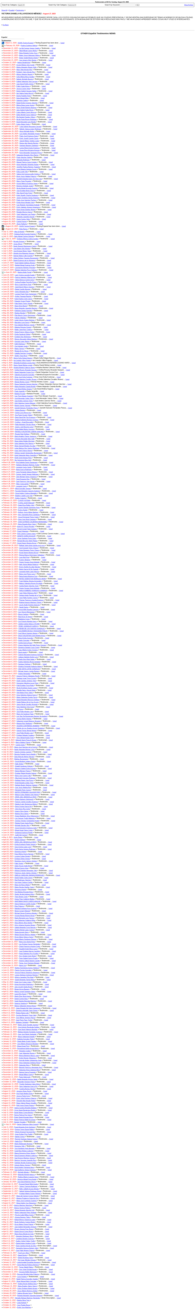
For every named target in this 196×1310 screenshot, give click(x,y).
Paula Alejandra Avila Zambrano (24, 1127)
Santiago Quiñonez (24, 664)
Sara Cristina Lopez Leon (23, 847)
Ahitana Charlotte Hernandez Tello (26, 870)
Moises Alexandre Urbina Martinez (26, 339)
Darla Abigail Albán (22, 98)
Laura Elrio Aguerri (21, 994)
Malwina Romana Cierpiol (23, 327)
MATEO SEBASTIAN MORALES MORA (32, 579)
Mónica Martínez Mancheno (23, 1205)
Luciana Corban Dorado (22, 856)
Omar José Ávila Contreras (23, 377)
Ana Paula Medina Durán (24, 1093)
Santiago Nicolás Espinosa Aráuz (25, 1163)
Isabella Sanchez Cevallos (23, 353)
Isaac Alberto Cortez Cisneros (28, 650)
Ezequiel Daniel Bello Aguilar (28, 1184)
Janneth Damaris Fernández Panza (26, 408)
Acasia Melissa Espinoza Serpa (27, 183)
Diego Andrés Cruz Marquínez (26, 1203)
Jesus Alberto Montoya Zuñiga (27, 1291)
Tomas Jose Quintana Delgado (29, 963)
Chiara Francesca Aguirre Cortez (29, 946)
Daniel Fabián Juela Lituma (23, 878)
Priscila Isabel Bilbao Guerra (24, 1215)
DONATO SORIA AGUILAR (26, 536)
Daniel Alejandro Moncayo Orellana (28, 700)
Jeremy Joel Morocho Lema (24, 427)
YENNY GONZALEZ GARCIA (28, 626)
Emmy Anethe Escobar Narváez (29, 567)
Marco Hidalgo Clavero (23, 742)
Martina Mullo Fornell (24, 272)
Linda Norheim (22, 1303)
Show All (4, 10)
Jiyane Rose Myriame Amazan (30, 150)
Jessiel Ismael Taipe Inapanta (27, 529)
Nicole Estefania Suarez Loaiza (27, 688)
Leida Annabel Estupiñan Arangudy (28, 1262)
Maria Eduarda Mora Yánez (27, 524)
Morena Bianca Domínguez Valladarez (31, 555)
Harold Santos (23, 607)
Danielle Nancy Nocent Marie (26, 690)
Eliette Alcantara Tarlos (25, 1257)
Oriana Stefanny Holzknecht (24, 799)
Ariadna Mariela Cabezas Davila (24, 367)
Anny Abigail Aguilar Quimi (25, 738)
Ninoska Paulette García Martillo (25, 754)
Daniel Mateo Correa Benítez (23, 1112)
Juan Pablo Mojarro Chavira (25, 1250)
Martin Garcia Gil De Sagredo (28, 569)
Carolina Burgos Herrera (27, 1089)
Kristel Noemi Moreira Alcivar (26, 543)
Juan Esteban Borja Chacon (26, 191)
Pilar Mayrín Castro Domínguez (25, 315)
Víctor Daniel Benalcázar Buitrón (25, 1110)
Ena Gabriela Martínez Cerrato (25, 325)
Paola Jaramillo (20, 391)
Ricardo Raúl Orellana (22, 434)
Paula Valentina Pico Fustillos (29, 953)
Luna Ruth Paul (24, 557)
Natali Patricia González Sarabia (27, 1279)
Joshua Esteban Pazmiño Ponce (26, 282)
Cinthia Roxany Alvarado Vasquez (26, 370)
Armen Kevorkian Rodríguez (24, 984)
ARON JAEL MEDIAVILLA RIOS (25, 797)
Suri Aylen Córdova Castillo (24, 882)
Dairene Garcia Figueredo (27, 1072)
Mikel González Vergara (23, 488)
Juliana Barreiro (20, 410)
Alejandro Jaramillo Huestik (25, 217)
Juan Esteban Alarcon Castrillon (29, 951)
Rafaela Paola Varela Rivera (24, 823)
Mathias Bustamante (21, 759)
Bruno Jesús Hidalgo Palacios (26, 176)
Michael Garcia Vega (21, 868)
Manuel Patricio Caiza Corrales (27, 162)
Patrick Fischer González (23, 970)
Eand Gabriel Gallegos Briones (25, 263)
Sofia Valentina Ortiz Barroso (24, 443)
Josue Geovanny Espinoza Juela (26, 828)
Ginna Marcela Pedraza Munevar (28, 1265)
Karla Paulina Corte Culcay (23, 299)
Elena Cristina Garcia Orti (23, 806)
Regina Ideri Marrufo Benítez (29, 143)
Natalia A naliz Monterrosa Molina (26, 804)
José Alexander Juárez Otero (24, 398)
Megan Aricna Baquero (22, 989)
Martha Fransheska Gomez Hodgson (27, 968)
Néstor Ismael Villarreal (22, 911)
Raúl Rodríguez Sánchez (23, 880)
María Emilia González (25, 638)
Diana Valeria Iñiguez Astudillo (26, 1103)
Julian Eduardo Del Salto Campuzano (28, 1008)
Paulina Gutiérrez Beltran (29, 45)
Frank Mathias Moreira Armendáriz (30, 581)
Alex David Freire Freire (24, 193)
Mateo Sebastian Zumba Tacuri (27, 697)
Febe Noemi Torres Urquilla (23, 303)
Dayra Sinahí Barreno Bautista (26, 107)
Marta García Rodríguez (24, 469)
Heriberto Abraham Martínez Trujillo (27, 465)
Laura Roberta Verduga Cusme (27, 169)
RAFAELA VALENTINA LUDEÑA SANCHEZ (29, 431)
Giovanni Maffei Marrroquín (28, 1272)
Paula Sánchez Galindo (24, 157)
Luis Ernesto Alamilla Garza (27, 621)
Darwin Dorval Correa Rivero (24, 1231)
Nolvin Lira (22, 965)
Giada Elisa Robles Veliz (26, 505)
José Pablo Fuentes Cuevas (28, 598)
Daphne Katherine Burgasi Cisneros (26, 420)
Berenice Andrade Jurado (25, 186)
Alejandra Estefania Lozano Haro (24, 363)
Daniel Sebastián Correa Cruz (24, 372)
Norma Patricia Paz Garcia (23, 1115)
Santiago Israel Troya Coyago (26, 678)
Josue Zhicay (17, 244)
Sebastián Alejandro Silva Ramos (27, 155)
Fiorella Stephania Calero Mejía (29, 1084)
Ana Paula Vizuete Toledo (23, 415)
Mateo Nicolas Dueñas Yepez (24, 887)
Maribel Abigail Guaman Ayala (25, 265)
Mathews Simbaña (22, 1022)
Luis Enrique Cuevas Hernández (29, 944)
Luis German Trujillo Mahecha (25, 818)
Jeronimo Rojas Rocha (23, 1091)
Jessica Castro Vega (23, 88)
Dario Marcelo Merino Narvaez (24, 757)
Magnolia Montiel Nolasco (26, 1174)
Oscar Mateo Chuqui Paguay (24, 1224)
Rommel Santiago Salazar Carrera (26, 1139)
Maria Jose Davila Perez (27, 942)
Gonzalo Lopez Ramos (22, 341)
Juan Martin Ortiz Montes (21, 248)
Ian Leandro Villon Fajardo (22, 360)
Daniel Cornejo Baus (21, 999)
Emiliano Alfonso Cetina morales (27, 239)
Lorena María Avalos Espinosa (30, 148)
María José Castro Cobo (23, 776)
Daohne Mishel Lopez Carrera (24, 930)
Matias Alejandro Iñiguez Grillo (26, 67)
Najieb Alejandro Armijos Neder (27, 1079)
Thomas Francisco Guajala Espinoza (31, 600)
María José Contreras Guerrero (26, 1201)
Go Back (6, 25)
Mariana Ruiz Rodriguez (24, 723)
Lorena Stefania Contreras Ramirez (26, 975)
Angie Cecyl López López (23, 982)
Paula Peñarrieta (22, 531)
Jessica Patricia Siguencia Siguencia (27, 972)
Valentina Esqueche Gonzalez (24, 375)
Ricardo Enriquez (19, 241)
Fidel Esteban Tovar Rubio (25, 685)
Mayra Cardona (23, 614)
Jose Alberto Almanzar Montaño (27, 1044)
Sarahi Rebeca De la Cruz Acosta (28, 702)
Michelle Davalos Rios (22, 825)
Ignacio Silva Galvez (22, 811)
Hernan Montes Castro (22, 382)
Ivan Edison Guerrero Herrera (27, 633)
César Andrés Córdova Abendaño (26, 493)
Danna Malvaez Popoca (23, 771)
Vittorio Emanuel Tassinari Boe (25, 1132)
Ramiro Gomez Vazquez (23, 405)
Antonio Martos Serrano (22, 1165)
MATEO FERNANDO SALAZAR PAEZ (27, 792)
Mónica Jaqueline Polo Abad (24, 977)
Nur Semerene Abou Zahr (23, 460)
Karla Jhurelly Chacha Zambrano (27, 195)
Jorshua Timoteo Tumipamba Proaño (27, 821)
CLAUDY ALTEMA (24, 500)
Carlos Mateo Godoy (23, 124)
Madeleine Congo (24, 619)
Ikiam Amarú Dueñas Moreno (26, 209)
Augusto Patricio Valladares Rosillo (28, 676)
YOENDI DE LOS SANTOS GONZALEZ (31, 628)
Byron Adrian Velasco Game (24, 937)
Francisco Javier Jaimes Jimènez (26, 873)
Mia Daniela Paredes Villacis (25, 117)
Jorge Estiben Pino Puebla (23, 1134)
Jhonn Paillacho (22, 224)
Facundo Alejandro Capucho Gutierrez (27, 491)
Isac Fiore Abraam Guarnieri (24, 396)
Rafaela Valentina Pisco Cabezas (26, 270)
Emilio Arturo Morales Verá (25, 202)
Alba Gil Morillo (19, 232)
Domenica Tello (20, 1146)
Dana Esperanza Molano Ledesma (26, 1155)
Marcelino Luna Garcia (22, 322)
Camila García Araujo (25, 643)
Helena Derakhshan (23, 62)
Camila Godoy (20, 745)
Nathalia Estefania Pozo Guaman (26, 908)
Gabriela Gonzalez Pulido (25, 1039)
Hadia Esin (18, 1141)
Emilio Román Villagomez (27, 1058)
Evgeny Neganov (24, 560)
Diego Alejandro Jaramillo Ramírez (26, 308)
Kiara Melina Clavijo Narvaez (24, 854)
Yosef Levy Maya (23, 1253)
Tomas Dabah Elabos (26, 1267)
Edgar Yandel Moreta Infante (28, 58)
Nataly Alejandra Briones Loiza (24, 749)
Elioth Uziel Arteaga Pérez (23, 458)
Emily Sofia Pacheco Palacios (26, 1098)
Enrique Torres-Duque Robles (24, 1129)
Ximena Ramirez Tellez (23, 1217)
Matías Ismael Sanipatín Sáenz (25, 991)
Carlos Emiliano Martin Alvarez (27, 1288)
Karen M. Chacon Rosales (25, 526)
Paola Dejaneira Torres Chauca (29, 550)
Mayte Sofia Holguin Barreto (23, 358)
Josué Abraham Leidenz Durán (25, 761)
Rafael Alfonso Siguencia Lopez (25, 1220)
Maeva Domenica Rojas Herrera (25, 1153)
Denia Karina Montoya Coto (28, 576)
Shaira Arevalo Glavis (22, 932)
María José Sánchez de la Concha (25, 747)
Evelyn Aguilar (22, 510)
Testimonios (20, 10)
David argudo (22, 652)
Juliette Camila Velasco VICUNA (29, 624)
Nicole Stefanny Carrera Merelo (25, 1222)
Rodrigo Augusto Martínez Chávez (30, 602)
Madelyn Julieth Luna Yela (23, 496)
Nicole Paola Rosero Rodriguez (26, 119)
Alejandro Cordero (25, 1051)
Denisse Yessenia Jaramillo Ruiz (25, 1160)
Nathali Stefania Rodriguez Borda (30, 1191)
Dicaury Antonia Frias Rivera (24, 1229)
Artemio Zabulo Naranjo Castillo (29, 961)
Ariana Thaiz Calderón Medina (24, 899)
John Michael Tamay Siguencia (26, 477)
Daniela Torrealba (20, 1122)
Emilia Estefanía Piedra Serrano (25, 844)
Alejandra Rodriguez (23, 160)
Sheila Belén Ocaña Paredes (26, 1041)
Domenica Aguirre (20, 851)
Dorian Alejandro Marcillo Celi (24, 1210)
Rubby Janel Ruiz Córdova (23, 329)
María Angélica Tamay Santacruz (25, 436)
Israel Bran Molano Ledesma (24, 1151)
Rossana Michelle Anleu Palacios (28, 1274)
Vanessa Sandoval (21, 1003)
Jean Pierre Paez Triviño (24, 1020)
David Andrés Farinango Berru (24, 1167)
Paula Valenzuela (24, 1077)
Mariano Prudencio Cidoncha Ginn (27, 1198)
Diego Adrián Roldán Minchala (24, 441)
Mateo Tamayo (19, 348)
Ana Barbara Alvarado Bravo (24, 892)
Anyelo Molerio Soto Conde (25, 65)
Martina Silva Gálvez (22, 813)
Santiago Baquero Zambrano (29, 145)
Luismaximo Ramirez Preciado (25, 267)
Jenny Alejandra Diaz (22, 292)
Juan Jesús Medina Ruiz (23, 787)
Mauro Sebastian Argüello (26, 1036)
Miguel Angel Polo (23, 1046)
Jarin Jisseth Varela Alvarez (24, 987)
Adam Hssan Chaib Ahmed (23, 866)
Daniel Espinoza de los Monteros (24, 260)
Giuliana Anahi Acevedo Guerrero (25, 234)
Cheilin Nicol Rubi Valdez (26, 659)
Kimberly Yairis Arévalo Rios (25, 72)
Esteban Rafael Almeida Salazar (25, 773)
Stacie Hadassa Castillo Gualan (25, 904)
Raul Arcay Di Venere (25, 617)
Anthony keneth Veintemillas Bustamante (28, 453)
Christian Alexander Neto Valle (24, 439)
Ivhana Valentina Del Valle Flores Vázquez (32, 645)
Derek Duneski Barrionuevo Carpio (24, 246)
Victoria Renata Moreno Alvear (25, 915)
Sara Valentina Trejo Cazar (25, 707)
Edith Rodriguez (20, 344)
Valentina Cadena (22, 100)
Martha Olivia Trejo (23, 1300)
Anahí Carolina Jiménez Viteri (26, 681)
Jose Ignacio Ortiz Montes (28, 60)
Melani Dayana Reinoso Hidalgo (25, 934)
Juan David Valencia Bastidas (28, 1029)
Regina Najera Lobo (22, 1013)
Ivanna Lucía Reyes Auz (23, 413)
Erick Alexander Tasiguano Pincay (31, 153)
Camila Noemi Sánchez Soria (28, 586)
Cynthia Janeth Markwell (26, 503)
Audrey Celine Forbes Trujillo (25, 1241)
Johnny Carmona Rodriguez (28, 1186)
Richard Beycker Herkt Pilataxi (27, 541)
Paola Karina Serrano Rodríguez (25, 849)
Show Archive (188, 5)
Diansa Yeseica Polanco (22, 1208)
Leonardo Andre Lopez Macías (29, 571)
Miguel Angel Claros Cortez (24, 830)
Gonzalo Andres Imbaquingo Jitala (30, 1060)
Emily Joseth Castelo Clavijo (29, 138)
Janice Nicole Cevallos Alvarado (27, 704)
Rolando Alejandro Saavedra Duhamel (29, 1295)
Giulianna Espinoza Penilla (24, 832)
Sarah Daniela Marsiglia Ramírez (25, 1001)
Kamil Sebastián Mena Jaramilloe (26, 455)
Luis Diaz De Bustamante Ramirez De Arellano (32, 716)
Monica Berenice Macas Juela (29, 1055)
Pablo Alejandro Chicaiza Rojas (25, 424)
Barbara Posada (20, 394)
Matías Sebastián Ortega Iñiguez (25, 1006)
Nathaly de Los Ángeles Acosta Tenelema (30, 728)
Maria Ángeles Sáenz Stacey (27, 1286)
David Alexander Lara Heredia (26, 122)
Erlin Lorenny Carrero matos (26, 534)
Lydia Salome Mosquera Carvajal (30, 126)
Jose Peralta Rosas (23, 1305)
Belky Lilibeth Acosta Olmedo (29, 1189)
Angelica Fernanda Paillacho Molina (30, 666)
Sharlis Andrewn (20, 840)
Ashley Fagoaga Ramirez (23, 296)
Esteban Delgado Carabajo (25, 735)
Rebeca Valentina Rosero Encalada (30, 583)
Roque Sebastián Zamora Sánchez (26, 384)
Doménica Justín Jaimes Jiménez (26, 861)
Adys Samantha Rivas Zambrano (29, 515)
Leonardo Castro (21, 486)
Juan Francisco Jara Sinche (25, 481)
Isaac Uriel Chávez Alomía (23, 450)
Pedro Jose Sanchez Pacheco (27, 200)
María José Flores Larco (27, 574)
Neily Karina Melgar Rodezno (28, 564)
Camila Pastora (22, 221)
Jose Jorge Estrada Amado (28, 1269)
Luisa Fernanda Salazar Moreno (26, 472)
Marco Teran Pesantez (24, 181)
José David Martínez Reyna (26, 1182)
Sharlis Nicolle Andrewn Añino (24, 894)
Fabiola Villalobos (20, 318)
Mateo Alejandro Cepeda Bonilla (25, 386)
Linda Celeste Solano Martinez (25, 320)
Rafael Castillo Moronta (22, 289)
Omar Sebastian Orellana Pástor (29, 1063)
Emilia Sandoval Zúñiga (22, 334)
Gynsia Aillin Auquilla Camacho (28, 609)
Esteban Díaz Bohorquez (23, 337)
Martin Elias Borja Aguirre (23, 996)
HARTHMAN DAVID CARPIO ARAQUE (27, 901)
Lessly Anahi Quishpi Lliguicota (29, 605)
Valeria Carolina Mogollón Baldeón (25, 1108)
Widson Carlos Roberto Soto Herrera (27, 794)
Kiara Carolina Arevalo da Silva (26, 1246)
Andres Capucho (20, 498)
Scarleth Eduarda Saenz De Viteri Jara (29, 179)
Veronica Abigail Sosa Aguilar (27, 1179)
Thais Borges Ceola (21, 897)
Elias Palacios (19, 906)
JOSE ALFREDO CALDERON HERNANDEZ (32, 522)
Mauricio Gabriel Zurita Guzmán (25, 768)
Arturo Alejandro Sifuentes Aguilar (28, 164)
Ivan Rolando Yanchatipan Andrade (28, 205)
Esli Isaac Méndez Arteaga (27, 1260)
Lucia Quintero (22, 1276)
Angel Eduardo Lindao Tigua (24, 783)
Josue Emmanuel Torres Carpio (28, 517)
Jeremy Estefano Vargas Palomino (28, 198)
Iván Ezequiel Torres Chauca (28, 548)
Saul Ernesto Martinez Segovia (25, 1158)
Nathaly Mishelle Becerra (24, 79)
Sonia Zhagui (18, 837)
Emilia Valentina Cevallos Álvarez (26, 379)
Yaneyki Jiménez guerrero (22, 752)
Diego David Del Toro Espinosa (25, 417)
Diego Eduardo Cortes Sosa (28, 53)
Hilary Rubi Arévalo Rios (24, 69)
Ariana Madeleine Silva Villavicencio (27, 816)
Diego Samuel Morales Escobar (25, 446)
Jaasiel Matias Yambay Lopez (29, 141)
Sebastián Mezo (24, 1065)
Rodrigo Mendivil (20, 313)
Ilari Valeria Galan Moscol (24, 93)
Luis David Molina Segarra (23, 389)
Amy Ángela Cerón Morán (27, 956)
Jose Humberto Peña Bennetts (25, 1148)
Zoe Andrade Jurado (21, 346)
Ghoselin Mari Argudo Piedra (25, 1101)
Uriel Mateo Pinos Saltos (25, 692)
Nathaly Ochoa (20, 1136)
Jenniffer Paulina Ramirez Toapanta (28, 167)
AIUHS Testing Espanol (25, 43)
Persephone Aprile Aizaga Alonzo (28, 1048)
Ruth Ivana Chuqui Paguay (25, 1105)
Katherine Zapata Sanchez (23, 310)
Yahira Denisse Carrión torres (24, 280)
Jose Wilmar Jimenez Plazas (25, 1018)
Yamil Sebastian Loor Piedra (26, 214)
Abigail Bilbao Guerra (26, 1074)
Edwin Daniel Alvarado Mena (23, 1117)
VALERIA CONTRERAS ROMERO (28, 726)
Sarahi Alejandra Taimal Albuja (25, 980)
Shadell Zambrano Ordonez (24, 766)
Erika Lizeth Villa (22, 172)
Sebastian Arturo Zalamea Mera (29, 1070)
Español (11, 10)
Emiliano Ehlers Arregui (22, 859)
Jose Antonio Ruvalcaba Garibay (29, 1027)
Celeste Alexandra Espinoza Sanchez (30, 655)
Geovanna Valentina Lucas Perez (27, 683)
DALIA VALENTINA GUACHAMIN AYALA (31, 636)
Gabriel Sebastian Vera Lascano (27, 81)
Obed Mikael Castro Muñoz (28, 51)
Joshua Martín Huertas (24, 719)
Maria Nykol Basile (21, 306)
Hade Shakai (19, 764)
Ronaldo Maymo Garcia (24, 212)
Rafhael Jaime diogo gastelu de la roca (32, 545)
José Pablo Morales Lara (25, 711)
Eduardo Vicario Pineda (22, 301)
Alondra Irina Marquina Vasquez (23, 253)
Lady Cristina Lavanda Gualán (25, 275)
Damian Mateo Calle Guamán (23, 256)
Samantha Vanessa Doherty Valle (27, 1248)
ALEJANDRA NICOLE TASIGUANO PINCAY (33, 631)
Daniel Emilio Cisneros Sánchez (27, 103)
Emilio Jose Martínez (24, 1307)
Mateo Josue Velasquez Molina (29, 55)
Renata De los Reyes (22, 351)
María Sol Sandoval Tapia (25, 714)
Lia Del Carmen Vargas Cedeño (29, 48)
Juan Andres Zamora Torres (24, 401)
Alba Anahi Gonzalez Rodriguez (25, 778)
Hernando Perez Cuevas (23, 790)
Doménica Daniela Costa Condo (28, 647)
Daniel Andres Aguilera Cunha (25, 1243)
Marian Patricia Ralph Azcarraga (24, 1120)
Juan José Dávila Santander (27, 1034)
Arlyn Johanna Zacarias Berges (25, 925)
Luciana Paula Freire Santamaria (25, 294)
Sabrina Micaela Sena (24, 1293)
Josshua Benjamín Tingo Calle (26, 1015)
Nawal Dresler (22, 1255)
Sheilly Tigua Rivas (21, 356)
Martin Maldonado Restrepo (24, 1144)
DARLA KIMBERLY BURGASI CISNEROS (33, 590)
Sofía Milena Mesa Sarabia (25, 77)
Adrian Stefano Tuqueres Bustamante (25, 258)
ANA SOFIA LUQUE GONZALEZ (29, 669)
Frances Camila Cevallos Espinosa (26, 802)
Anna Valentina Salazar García (27, 695)
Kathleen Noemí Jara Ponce (24, 780)
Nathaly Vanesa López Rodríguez (30, 129)
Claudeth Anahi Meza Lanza (28, 949)
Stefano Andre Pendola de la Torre (30, 595)
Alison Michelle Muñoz (27, 131)
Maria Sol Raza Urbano (22, 885)
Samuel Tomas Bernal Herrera (26, 730)
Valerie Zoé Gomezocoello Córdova (28, 174)
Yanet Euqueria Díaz (23, 479)
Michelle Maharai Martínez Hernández (27, 1298)
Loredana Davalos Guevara (25, 1239)
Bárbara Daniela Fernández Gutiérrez (30, 1032)
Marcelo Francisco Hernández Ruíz (30, 1067)
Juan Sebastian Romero (27, 1053)
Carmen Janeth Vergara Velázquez (27, 474)
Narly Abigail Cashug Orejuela (24, 236)
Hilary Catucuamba (22, 484)
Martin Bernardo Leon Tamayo (24, 918)
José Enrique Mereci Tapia (22, 251)
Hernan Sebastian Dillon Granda (27, 1124)
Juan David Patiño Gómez (25, 84)
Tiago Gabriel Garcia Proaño (28, 958)
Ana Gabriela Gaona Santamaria (26, 462)
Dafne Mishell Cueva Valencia (26, 115)
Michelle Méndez (23, 1172)
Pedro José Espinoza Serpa (29, 136)
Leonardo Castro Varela (23, 467)
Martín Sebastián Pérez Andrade (25, 1212)
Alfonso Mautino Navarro (24, 74)
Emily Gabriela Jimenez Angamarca (28, 207)
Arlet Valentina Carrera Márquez (25, 403)
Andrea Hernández (24, 673)
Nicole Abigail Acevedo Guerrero (27, 188)
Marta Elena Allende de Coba (24, 1234)
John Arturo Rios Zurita (22, 809)
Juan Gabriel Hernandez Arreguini (25, 1227)
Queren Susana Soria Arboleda (29, 562)
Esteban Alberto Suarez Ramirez (30, 1193)
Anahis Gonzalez (23, 640)
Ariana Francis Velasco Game (24, 332)
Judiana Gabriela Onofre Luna (28, 657)
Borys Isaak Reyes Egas (23, 284)
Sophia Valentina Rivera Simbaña (29, 662)
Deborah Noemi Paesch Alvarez (26, 740)
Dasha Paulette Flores (23, 96)
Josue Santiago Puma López (26, 538)
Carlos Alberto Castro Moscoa (26, 112)
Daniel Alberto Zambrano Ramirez (26, 939)
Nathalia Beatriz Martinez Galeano (26, 785)
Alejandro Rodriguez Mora (24, 1236)
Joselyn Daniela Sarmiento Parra (29, 507)
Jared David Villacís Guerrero (24, 287)
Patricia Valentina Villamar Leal (25, 277)
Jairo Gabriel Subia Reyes (25, 110)
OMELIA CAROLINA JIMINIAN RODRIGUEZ (29, 875)
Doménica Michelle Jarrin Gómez (27, 1010)
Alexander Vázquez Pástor (26, 1082)
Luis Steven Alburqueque (26, 612)
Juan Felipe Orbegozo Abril (28, 593)
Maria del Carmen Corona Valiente (27, 1196)
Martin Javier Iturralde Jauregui (28, 1025)
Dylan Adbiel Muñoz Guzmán (24, 429)
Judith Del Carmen (21, 835)
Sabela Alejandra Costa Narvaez (25, 927)
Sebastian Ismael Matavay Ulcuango (29, 721)
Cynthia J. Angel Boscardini (24, 422)
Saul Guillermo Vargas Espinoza (25, 1170)
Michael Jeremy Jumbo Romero (28, 671)
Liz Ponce (20, 709)
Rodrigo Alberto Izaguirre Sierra (28, 1177)
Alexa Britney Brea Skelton (23, 923)
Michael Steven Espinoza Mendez (26, 913)
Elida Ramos (23, 229)
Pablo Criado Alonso (23, 86)
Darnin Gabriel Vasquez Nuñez (26, 91)
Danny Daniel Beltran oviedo (23, 365)
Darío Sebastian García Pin (28, 1086)
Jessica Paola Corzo (23, 1096)
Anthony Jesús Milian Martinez (28, 512)
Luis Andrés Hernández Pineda (30, 134)
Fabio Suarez (19, 863)
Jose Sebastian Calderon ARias (25, 920)
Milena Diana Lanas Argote (25, 105)
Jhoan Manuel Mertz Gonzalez (26, 1281)
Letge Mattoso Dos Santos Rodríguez (27, 448)
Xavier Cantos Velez (23, 219)
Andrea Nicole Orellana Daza (27, 1284)
